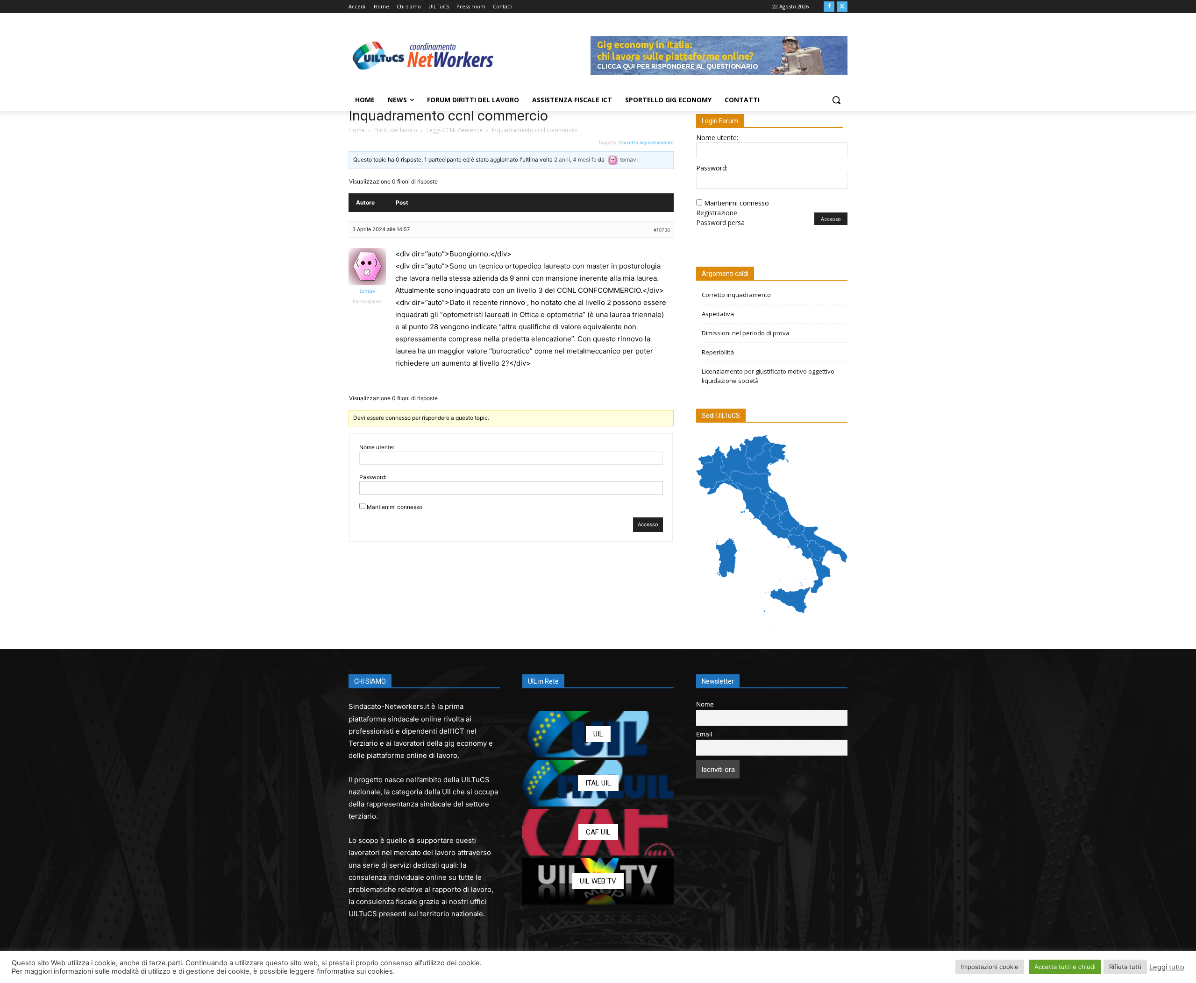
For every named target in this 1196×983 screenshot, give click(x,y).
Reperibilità (718, 352)
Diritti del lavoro (395, 130)
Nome (705, 704)
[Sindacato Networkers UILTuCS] (423, 55)
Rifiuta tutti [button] (1125, 966)
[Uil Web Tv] (598, 881)
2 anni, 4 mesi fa (575, 159)
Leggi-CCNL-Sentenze (455, 130)
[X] (842, 6)
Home (357, 130)
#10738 (662, 230)
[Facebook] (829, 6)
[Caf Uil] (598, 832)
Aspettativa (718, 314)
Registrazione (716, 212)
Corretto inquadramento (646, 142)
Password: (372, 477)
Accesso (648, 524)
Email (704, 734)
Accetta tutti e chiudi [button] (1065, 966)
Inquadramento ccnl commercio (448, 115)
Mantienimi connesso (394, 506)
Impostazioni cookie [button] (989, 966)
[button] (836, 100)
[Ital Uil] (598, 783)
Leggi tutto (1166, 967)
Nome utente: (376, 447)
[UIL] (598, 734)
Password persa (720, 222)
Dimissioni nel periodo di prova (746, 333)
